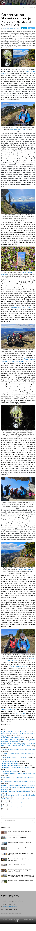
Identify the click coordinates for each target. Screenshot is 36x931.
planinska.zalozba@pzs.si (10, 906)
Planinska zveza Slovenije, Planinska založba (20, 919)
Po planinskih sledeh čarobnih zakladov (14, 732)
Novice (33, 7)
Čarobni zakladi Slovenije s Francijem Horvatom (18, 803)
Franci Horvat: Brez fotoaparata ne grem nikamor (18, 753)
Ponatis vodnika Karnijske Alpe (16, 864)
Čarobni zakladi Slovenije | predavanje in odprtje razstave (19, 859)
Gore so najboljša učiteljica (10, 763)
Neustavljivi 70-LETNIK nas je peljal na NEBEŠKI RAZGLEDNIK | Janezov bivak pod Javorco (18, 745)
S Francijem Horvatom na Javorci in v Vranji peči (18, 750)
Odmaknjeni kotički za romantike (15, 757)
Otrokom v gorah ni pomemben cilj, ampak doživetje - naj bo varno (20, 870)
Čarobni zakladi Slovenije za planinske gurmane (18, 781)
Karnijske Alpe (20, 713)
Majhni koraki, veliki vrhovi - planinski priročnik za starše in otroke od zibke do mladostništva (21, 875)
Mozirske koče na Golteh (20, 308)
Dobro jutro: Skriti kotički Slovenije (12, 738)
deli (24, 28)
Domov (26, 7)
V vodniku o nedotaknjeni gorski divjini (16, 767)
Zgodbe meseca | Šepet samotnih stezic (19, 832)
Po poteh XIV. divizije (17, 361)
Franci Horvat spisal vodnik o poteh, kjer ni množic (18, 795)
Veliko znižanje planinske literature (17, 837)
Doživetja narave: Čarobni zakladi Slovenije (15, 791)
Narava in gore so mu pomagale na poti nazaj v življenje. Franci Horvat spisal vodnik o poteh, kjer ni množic (18, 787)
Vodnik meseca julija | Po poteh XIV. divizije (20, 848)
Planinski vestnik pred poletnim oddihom (19, 842)
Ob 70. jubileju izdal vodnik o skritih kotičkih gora (18, 799)
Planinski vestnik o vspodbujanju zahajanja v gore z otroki (20, 854)
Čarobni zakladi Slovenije (17, 129)
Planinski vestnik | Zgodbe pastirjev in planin (20, 880)
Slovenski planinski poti (8, 709)
